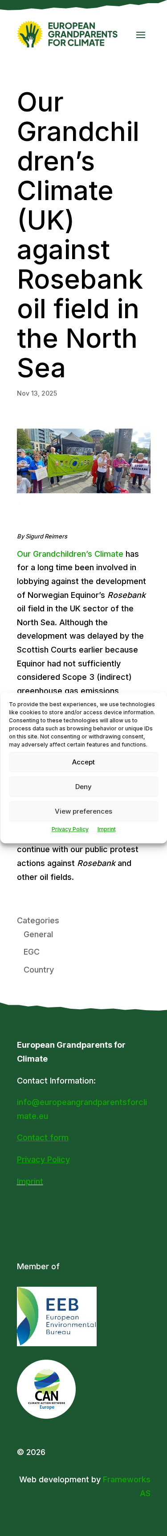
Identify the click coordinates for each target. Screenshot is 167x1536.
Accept (83, 762)
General (38, 934)
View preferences (83, 811)
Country (39, 969)
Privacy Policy (70, 829)
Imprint (107, 829)
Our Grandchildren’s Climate (70, 554)
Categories (38, 920)
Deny (83, 786)
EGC (32, 951)
